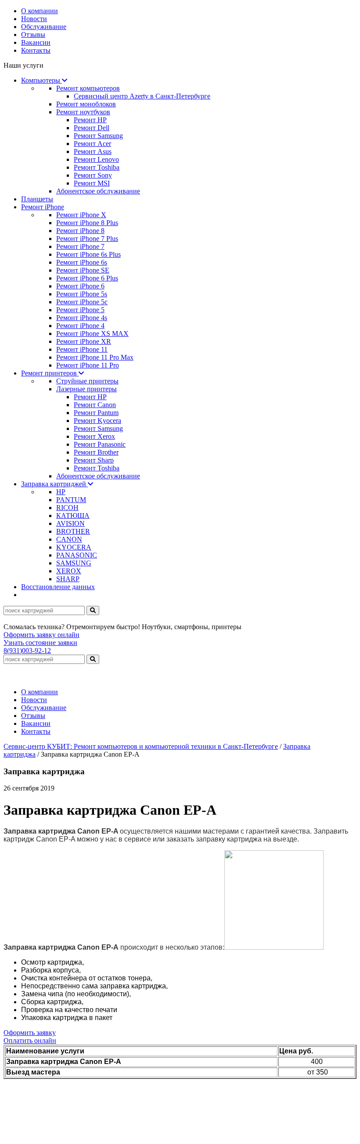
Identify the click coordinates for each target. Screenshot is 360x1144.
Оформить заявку (30, 1032)
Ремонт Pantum (96, 412)
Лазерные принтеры (86, 389)
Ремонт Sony (93, 175)
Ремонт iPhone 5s (81, 294)
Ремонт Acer (92, 143)
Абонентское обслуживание (98, 191)
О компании (39, 11)
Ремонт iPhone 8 (80, 230)
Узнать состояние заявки (40, 642)
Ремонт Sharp (94, 460)
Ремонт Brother (96, 452)
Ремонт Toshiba (96, 167)
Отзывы (33, 34)
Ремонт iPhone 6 (80, 286)
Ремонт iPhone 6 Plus (87, 278)
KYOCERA (73, 547)
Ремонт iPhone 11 (82, 349)
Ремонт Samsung (98, 135)
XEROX (68, 571)
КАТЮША (73, 515)
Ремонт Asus (93, 151)
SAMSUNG (73, 563)
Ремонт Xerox (94, 436)
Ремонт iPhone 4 (80, 325)
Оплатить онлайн (30, 1040)
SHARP (67, 579)
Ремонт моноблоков (86, 104)
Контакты (35, 50)
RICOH (67, 507)
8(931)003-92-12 (27, 650)
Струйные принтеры (87, 381)
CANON (69, 539)
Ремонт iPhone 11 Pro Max (94, 357)
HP (60, 491)
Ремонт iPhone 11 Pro (87, 365)
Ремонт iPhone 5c (82, 302)
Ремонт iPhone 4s (81, 317)
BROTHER (73, 531)
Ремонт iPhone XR (83, 341)
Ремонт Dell (91, 127)
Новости (34, 18)
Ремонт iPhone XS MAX (92, 333)
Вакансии (35, 42)
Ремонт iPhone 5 (80, 309)
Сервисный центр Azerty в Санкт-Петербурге (142, 96)
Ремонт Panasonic (100, 444)
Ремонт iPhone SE (82, 270)
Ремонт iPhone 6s (81, 262)
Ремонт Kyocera (97, 420)
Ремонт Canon (95, 404)
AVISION (70, 523)
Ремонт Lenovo (96, 159)
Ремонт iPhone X (81, 215)
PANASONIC (76, 555)
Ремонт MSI (92, 183)
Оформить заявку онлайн (41, 634)
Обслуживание (43, 26)
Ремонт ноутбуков (83, 112)
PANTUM (71, 499)
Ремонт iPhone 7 (80, 246)
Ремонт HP (90, 120)
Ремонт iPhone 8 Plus (87, 222)
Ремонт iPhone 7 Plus (87, 238)
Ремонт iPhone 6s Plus (88, 254)
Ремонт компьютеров (88, 88)
